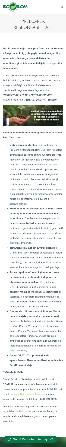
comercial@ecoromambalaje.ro (27, 394)
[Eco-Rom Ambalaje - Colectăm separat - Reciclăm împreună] (15, 7)
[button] (30, 439)
